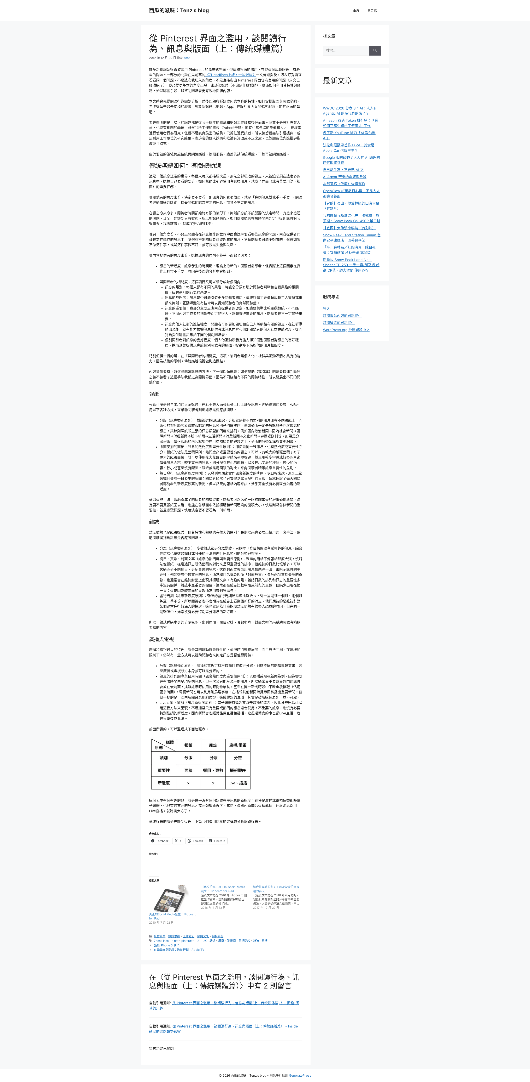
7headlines (161, 940)
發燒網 (231, 940)
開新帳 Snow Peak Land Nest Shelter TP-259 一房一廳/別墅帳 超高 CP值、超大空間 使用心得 (351, 265)
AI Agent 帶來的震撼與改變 (344, 177)
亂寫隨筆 (159, 936)
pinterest (187, 940)
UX (204, 940)
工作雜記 (188, 936)
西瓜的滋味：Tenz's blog (179, 10)
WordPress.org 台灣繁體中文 (346, 330)
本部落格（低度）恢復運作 (344, 184)
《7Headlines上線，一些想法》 (230, 75)
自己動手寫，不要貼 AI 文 (343, 170)
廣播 (221, 940)
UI (198, 940)
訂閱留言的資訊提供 (339, 323)
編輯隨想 (217, 936)
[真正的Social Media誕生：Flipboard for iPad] (173, 898)
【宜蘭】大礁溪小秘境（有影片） (349, 228)
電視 (264, 940)
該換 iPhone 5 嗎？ (166, 945)
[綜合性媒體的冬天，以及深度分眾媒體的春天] (279, 897)
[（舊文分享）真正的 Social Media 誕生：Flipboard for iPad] (227, 897)
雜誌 (256, 940)
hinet (175, 940)
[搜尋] (375, 51)
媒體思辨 (174, 936)
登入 (326, 309)
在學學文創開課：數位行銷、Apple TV (179, 949)
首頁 (356, 10)
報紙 (212, 940)
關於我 (372, 10)
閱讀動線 (244, 940)
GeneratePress (300, 1075)
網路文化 (203, 936)
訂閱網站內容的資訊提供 (342, 316)
